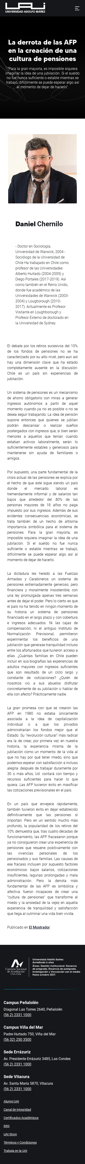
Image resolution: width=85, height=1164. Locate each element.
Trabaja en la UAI (15, 1151)
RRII (7, 1126)
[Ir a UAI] (18, 8)
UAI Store (10, 1134)
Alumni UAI (11, 1101)
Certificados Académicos (21, 1118)
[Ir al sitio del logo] (47, 8)
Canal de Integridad (17, 1109)
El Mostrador (39, 927)
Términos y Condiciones (20, 1142)
